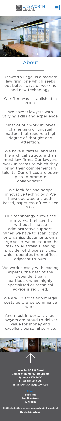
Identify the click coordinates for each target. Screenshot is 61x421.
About (30, 391)
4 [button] (37, 54)
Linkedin (30, 401)
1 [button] (23, 54)
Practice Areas (30, 398)
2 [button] (28, 54)
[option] (30, 36)
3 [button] (32, 54)
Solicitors (30, 394)
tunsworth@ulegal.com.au (31, 384)
